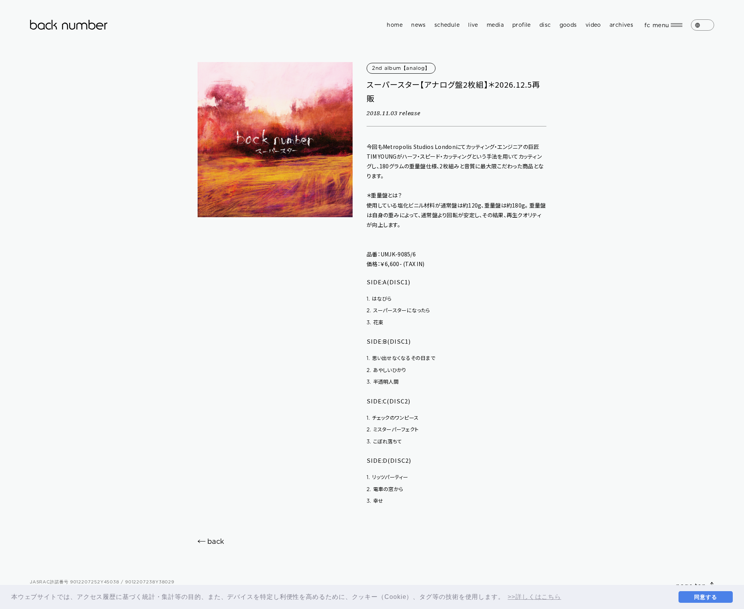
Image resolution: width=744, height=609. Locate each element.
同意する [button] (705, 597)
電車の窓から (385, 489)
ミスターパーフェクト (392, 429)
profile (521, 25)
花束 (375, 322)
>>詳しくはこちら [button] (534, 596)
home (395, 25)
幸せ (375, 500)
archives (621, 25)
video (593, 25)
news (418, 25)
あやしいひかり (386, 370)
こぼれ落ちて (384, 441)
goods (568, 25)
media (495, 25)
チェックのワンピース (392, 417)
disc (545, 25)
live (473, 25)
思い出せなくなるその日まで (401, 358)
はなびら (379, 298)
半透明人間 (383, 381)
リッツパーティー (387, 477)
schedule (447, 25)
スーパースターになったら (398, 310)
